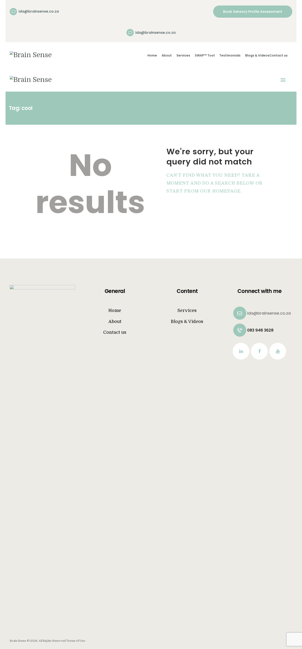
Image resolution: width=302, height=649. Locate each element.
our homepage (220, 191)
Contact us (114, 332)
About (114, 321)
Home (114, 310)
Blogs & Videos (187, 321)
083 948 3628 (253, 330)
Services (187, 310)
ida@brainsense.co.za (253, 313)
